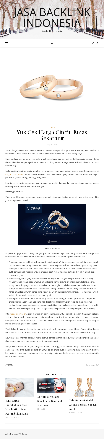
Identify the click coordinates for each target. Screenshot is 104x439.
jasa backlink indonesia (52, 17)
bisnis (52, 127)
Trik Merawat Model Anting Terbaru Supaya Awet (83, 405)
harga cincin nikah (18, 313)
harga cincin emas (14, 174)
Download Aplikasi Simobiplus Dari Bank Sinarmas (50, 401)
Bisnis (10, 364)
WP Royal (22, 434)
